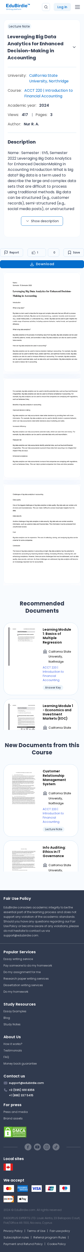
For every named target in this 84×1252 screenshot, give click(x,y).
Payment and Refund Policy (23, 1244)
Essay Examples (15, 1011)
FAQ (6, 1057)
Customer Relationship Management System (54, 777)
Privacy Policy (13, 1231)
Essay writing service (18, 959)
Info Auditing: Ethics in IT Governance (54, 851)
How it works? (13, 1044)
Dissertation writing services (23, 985)
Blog (7, 1018)
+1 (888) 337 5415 (21, 1095)
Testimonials (13, 1050)
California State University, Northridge (49, 78)
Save (76, 252)
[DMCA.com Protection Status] (42, 1132)
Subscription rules (16, 1237)
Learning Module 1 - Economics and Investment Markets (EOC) (58, 712)
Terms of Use (36, 1231)
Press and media (16, 1112)
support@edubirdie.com (21, 935)
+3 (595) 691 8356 (22, 1090)
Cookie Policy (56, 1244)
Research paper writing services (26, 979)
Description (22, 142)
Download (45, 264)
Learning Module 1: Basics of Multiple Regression (57, 635)
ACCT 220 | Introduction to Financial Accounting (48, 93)
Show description (45, 221)
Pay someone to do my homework (28, 965)
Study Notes (12, 1024)
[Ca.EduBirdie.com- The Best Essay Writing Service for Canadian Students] (8, 1169)
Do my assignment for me (22, 972)
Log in (62, 7)
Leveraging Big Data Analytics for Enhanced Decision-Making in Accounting (35, 47)
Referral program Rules (49, 1237)
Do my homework (16, 992)
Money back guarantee (20, 1064)
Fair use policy (60, 1231)
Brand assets (13, 1118)
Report (14, 252)
